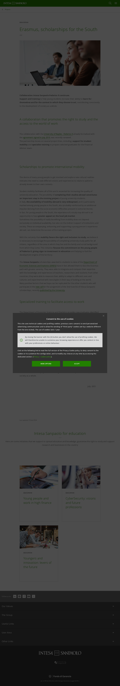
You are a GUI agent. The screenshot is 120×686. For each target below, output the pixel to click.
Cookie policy (46, 357)
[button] (104, 316)
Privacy (36, 357)
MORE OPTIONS (46, 364)
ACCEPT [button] (77, 364)
